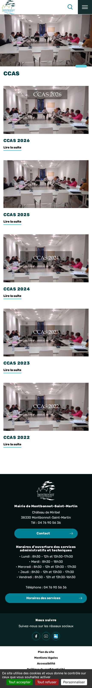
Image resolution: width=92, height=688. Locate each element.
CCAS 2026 (16, 140)
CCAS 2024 (16, 289)
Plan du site (46, 652)
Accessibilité (46, 663)
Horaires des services (43, 598)
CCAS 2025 (16, 214)
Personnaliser (74, 682)
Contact (43, 533)
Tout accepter (20, 682)
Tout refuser (46, 682)
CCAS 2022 (16, 437)
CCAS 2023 (16, 363)
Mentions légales (46, 657)
